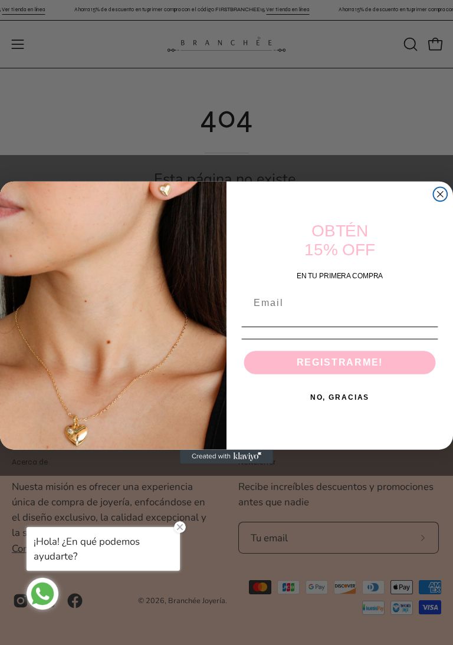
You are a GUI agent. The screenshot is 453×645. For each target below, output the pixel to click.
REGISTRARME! (340, 362)
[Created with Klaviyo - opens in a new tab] (226, 456)
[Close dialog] (441, 194)
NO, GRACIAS (339, 397)
